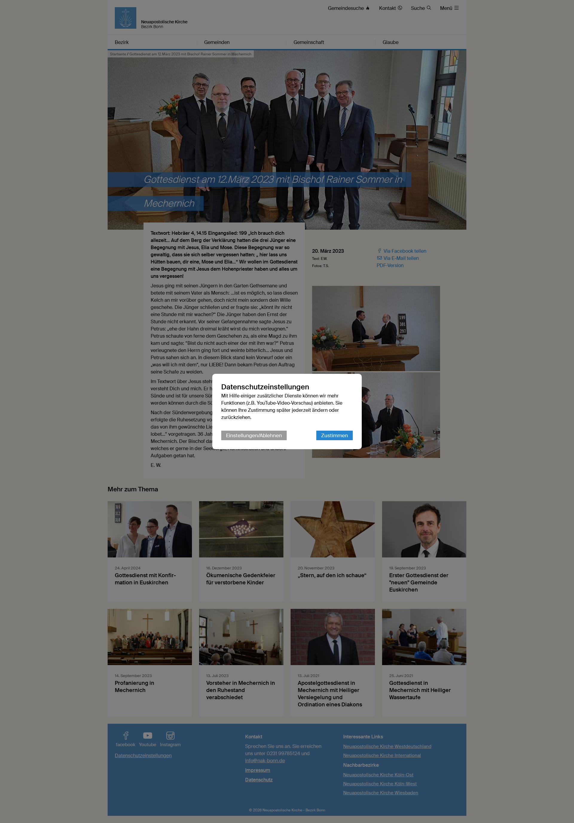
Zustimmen (334, 435)
